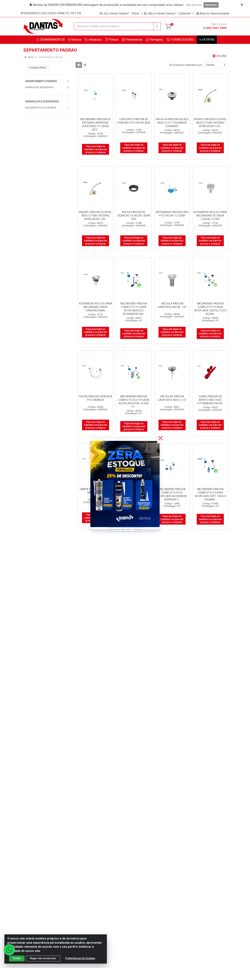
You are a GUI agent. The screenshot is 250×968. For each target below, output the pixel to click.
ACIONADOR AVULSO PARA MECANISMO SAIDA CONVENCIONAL (95, 307)
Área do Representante (214, 13)
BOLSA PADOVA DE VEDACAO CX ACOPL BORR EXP (133, 215)
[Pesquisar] (157, 26)
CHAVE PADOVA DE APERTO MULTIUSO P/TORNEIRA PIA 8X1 (210, 400)
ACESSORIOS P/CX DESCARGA (40, 107)
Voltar (220, 56)
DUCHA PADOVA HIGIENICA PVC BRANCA (95, 398)
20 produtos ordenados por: (186, 65)
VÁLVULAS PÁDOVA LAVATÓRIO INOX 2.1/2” (172, 398)
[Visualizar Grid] (79, 65)
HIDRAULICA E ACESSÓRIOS (39, 87)
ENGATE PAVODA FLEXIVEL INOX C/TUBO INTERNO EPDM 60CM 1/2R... (210, 123)
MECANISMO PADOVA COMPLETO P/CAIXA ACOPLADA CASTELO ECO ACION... (210, 309)
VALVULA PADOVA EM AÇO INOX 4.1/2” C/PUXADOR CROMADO (172, 123)
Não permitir (194, 5)
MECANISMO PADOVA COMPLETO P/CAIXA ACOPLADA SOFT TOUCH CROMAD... (210, 494)
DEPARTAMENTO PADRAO (41, 81)
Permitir (211, 5)
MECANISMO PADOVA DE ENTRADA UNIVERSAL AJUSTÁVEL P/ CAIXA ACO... (95, 124)
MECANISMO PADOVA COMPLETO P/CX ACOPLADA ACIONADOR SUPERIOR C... (172, 494)
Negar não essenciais (43, 958)
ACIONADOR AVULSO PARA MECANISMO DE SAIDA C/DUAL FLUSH (210, 215)
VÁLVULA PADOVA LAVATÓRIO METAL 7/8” (172, 305)
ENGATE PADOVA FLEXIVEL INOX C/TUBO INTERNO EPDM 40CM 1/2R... (95, 215)
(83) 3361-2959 (216, 28)
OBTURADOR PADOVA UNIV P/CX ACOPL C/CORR (172, 213)
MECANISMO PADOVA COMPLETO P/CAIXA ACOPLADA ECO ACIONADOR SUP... (133, 309)
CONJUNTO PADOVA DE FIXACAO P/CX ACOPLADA (133, 121)
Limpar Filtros (38, 67)
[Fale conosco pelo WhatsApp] (9, 949)
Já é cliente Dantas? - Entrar (121, 13)
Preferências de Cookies (80, 958)
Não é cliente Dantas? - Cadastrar (169, 13)
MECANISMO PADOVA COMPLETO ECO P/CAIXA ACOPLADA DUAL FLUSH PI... (133, 401)
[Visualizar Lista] (85, 65)
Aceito (17, 958)
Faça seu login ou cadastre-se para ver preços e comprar (95, 149)
